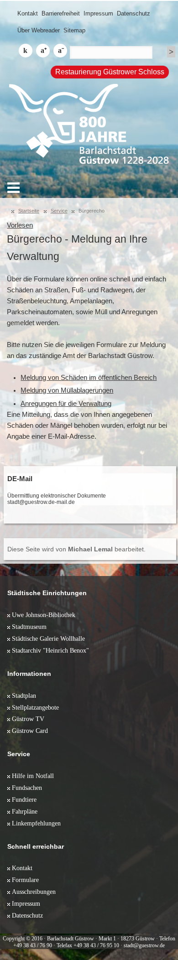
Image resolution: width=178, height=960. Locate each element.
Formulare (25, 879)
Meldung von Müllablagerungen (67, 390)
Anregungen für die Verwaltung (66, 403)
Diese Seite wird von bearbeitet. (76, 549)
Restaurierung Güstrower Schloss (109, 72)
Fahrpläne (24, 811)
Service (59, 210)
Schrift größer (43, 50)
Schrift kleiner (60, 50)
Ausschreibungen (34, 891)
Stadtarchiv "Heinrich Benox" (50, 650)
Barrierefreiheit (61, 13)
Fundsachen (27, 787)
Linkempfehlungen (36, 823)
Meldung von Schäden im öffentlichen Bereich (89, 377)
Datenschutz (133, 13)
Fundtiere (24, 799)
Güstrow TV (28, 718)
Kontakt (27, 13)
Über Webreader (38, 30)
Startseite (28, 210)
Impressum (98, 13)
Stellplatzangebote (35, 707)
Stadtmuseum (29, 626)
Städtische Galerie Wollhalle (48, 638)
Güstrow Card (30, 730)
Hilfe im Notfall (33, 775)
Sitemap (74, 30)
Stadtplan (24, 695)
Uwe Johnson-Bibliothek (43, 614)
